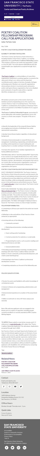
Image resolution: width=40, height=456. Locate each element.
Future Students (7, 413)
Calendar (11, 14)
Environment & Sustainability (13, 434)
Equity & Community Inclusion (13, 432)
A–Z (5, 14)
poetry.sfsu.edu (9, 184)
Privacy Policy (8, 436)
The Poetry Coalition (8, 76)
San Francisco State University (13, 441)
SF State (8, 19)
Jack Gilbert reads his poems (11, 371)
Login (18, 14)
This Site (17, 19)
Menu (35, 24)
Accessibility (8, 430)
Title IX (6, 438)
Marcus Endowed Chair (9, 191)
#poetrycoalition (7, 353)
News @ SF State (7, 415)
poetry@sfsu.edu (15, 324)
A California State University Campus (15, 443)
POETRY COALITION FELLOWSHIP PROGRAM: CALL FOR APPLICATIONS (9, 363)
